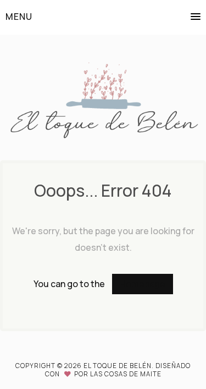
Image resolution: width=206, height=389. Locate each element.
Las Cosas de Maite (126, 374)
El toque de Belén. (119, 365)
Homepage (142, 284)
